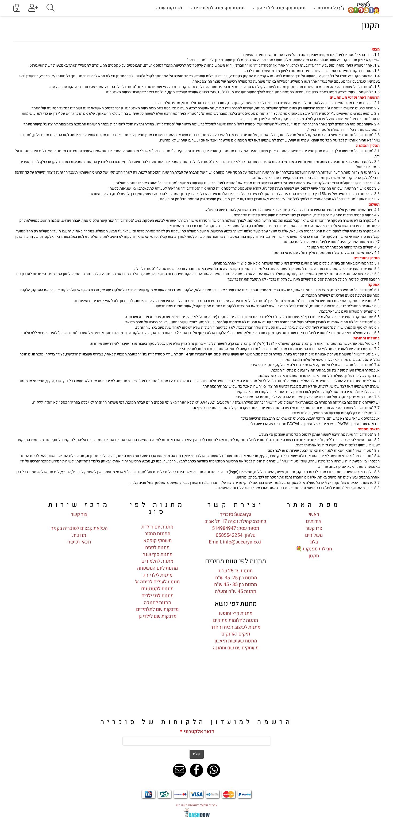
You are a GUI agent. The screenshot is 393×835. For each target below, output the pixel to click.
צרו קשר (314, 528)
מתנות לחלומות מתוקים (235, 620)
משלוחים (314, 535)
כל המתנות (327, 8)
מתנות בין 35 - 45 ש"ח (235, 584)
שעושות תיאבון (229, 641)
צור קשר (79, 514)
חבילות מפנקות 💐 (314, 549)
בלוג (314, 542)
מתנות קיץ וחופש (235, 613)
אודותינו (314, 521)
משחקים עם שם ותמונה (236, 648)
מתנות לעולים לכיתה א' (157, 581)
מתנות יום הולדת (157, 527)
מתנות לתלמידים (157, 561)
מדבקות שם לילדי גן (157, 616)
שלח (196, 754)
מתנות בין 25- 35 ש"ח (235, 577)
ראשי (314, 514)
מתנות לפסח (157, 547)
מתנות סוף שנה (157, 554)
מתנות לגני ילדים (157, 595)
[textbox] (196, 25)
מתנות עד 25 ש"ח (236, 570)
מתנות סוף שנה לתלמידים (219, 8)
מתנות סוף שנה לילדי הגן (280, 8)
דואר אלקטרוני (197, 731)
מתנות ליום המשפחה (157, 568)
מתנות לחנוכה (157, 602)
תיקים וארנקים (235, 634)
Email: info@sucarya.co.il (236, 542)
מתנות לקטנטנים (157, 588)
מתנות (250, 641)
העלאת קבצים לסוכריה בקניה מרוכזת (79, 532)
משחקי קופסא (157, 540)
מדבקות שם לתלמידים (157, 609)
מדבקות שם (170, 8)
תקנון (314, 556)
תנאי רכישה (79, 542)
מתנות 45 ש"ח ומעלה (235, 591)
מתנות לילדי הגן (157, 575)
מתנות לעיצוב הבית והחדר (235, 627)
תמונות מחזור (157, 533)
